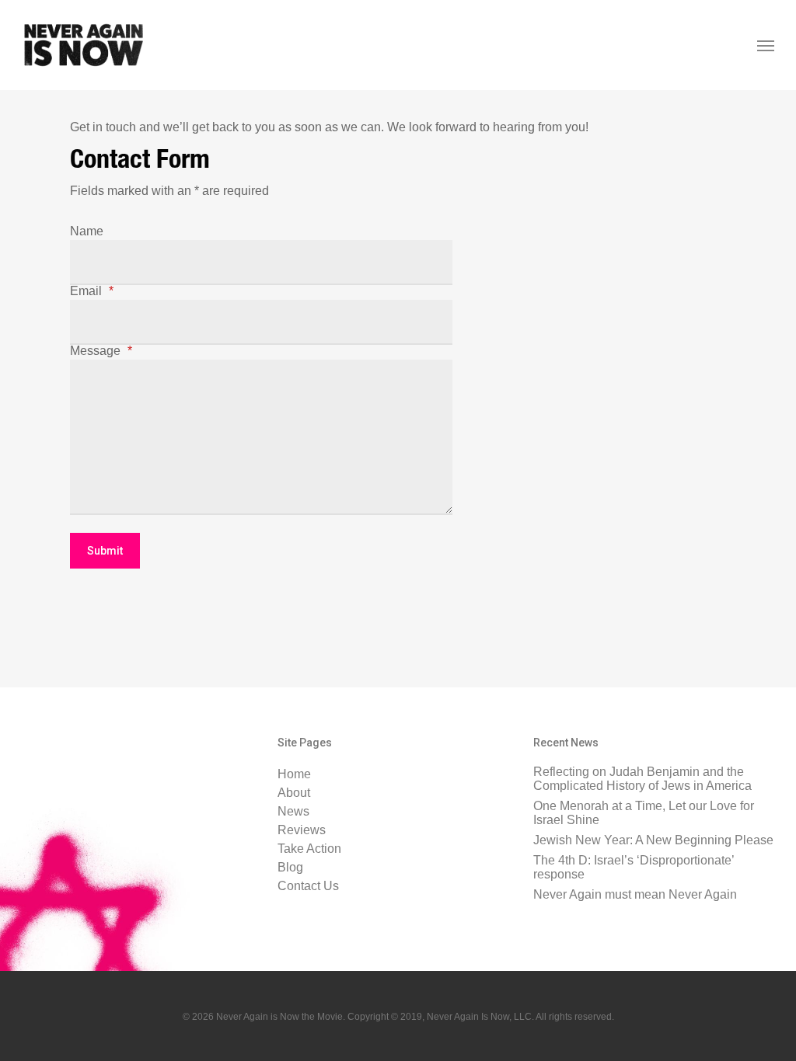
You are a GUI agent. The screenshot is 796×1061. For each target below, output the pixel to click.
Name (86, 231)
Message (101, 351)
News (293, 811)
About (294, 793)
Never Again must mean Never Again (635, 894)
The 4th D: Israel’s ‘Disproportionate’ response (633, 867)
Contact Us (308, 886)
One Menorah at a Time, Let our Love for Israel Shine (643, 812)
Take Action (309, 849)
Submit (105, 550)
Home (294, 774)
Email (91, 291)
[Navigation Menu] (765, 45)
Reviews (302, 830)
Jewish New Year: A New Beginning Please (653, 840)
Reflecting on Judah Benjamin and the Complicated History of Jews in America (642, 778)
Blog (290, 867)
